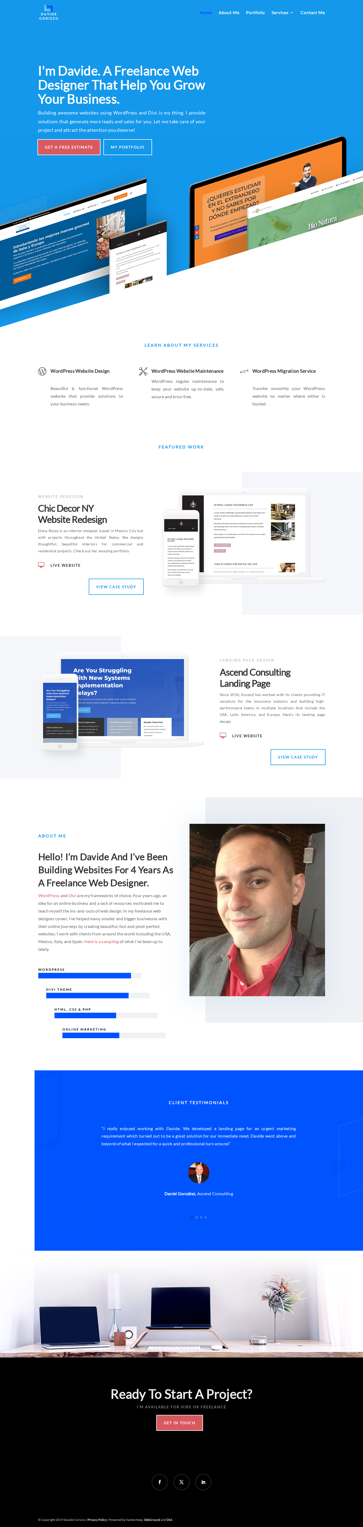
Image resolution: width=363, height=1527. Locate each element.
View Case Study (116, 586)
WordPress (49, 895)
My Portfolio (128, 147)
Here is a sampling (101, 941)
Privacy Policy (97, 1520)
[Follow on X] (181, 1482)
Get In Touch (180, 1422)
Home (206, 13)
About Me (229, 13)
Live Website (65, 565)
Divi (72, 895)
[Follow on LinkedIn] (203, 1482)
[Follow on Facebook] (159, 1482)
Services (280, 13)
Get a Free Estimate (69, 147)
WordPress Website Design (79, 371)
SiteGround (152, 1520)
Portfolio (255, 13)
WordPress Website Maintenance (187, 371)
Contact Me (313, 13)
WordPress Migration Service (284, 371)
